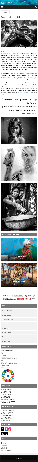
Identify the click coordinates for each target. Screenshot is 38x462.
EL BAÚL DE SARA (5, 420)
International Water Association (9, 363)
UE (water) (3, 355)
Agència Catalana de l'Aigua (8, 350)
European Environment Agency (9, 358)
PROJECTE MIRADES (6, 450)
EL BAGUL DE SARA (6, 398)
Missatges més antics (28, 290)
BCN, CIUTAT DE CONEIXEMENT (9, 401)
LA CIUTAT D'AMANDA (6, 394)
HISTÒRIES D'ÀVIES (6, 403)
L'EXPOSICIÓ (4, 445)
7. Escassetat (5, 337)
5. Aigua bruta (6, 328)
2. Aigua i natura (6, 315)
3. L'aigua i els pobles (7, 319)
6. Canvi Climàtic (6, 332)
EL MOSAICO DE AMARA (7, 414)
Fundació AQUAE (5, 365)
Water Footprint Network (7, 357)
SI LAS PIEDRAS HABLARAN (8, 419)
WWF (2, 360)
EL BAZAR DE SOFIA (6, 417)
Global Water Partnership (7, 362)
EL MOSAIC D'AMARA (6, 393)
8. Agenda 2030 (6, 341)
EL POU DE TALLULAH (6, 444)
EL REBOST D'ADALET (6, 389)
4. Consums (5, 12)
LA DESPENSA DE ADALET (7, 410)
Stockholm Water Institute (7, 367)
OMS (2, 352)
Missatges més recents (9, 290)
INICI (2, 442)
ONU (2, 353)
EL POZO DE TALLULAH (7, 412)
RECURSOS (4, 447)
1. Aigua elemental (7, 310)
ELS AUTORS (4, 449)
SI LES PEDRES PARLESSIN (7, 399)
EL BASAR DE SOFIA (6, 396)
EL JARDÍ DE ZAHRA (6, 391)
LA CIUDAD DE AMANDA (7, 415)
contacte (19, 458)
